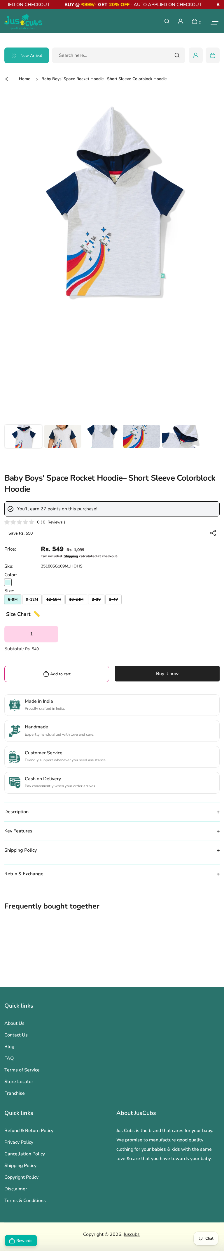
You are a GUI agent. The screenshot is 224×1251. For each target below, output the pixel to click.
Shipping (71, 556)
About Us (14, 1023)
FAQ (9, 1058)
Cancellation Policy (24, 1154)
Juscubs (132, 1234)
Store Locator (18, 1081)
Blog (9, 1046)
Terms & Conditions (25, 1200)
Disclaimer (15, 1189)
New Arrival (31, 55)
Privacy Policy (18, 1142)
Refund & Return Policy (28, 1130)
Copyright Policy (21, 1177)
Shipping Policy (20, 1165)
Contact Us (16, 1035)
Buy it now (167, 673)
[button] (23, 443)
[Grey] (7, 582)
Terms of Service (22, 1070)
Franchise (14, 1093)
